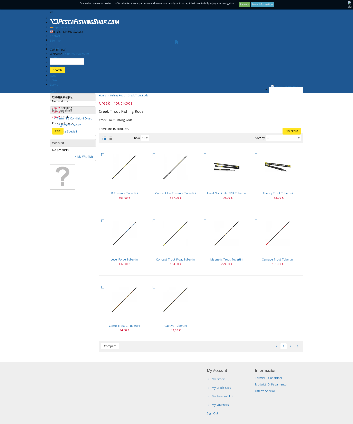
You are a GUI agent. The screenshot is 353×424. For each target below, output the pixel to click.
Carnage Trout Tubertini (278, 259)
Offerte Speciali (265, 391)
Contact (55, 36)
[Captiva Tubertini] (176, 299)
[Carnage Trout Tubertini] (278, 233)
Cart (53, 91)
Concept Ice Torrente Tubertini (175, 193)
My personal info (223, 396)
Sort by (260, 138)
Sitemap (55, 40)
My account (217, 370)
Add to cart (119, 186)
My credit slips (221, 388)
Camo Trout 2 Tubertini (124, 326)
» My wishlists (84, 156)
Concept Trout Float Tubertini (175, 259)
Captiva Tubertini (175, 326)
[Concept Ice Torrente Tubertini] (176, 167)
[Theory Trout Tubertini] (278, 167)
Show (136, 138)
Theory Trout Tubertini (278, 193)
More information (262, 4)
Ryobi (53, 75)
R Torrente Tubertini (124, 193)
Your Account (80, 54)
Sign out (212, 413)
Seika (53, 80)
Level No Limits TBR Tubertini (227, 193)
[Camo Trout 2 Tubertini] (124, 299)
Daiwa (54, 84)
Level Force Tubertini (124, 259)
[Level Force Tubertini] (124, 233)
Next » (297, 346)
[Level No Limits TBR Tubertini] (227, 167)
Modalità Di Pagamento (271, 384)
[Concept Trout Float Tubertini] (176, 233)
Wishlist (58, 143)
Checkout (292, 131)
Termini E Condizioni (268, 378)
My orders (219, 379)
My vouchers (220, 405)
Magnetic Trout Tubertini (226, 259)
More (129, 186)
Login (66, 54)
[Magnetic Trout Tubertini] (227, 233)
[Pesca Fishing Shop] (84, 22)
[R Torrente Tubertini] (124, 167)
